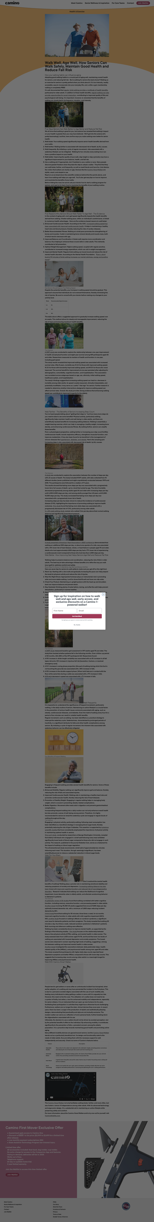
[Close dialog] (103, 594)
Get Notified (77, 616)
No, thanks (77, 625)
